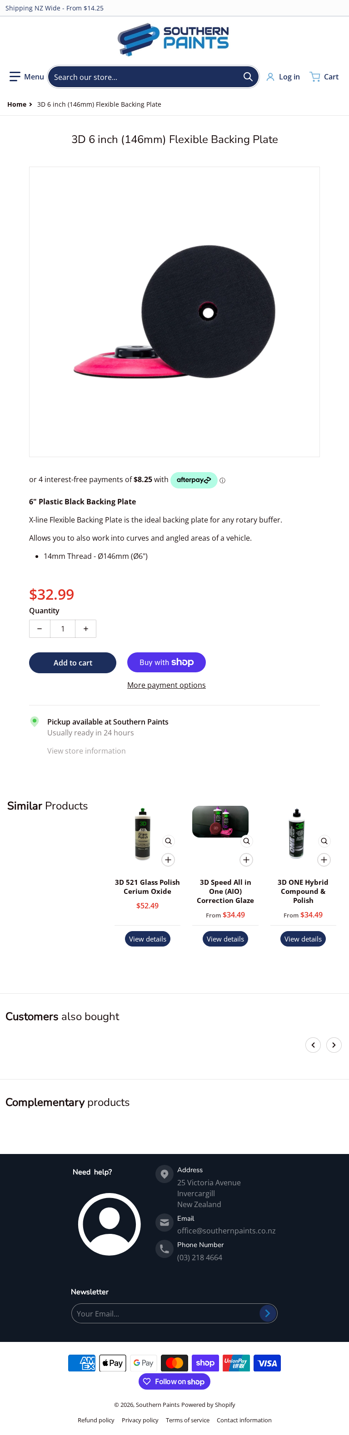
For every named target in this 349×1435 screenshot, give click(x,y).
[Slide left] (313, 1045)
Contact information (244, 1420)
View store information (86, 751)
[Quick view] (168, 841)
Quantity (44, 611)
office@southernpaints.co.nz (226, 1231)
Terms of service (187, 1420)
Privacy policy (140, 1420)
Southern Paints (157, 1404)
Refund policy (96, 1420)
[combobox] (153, 76)
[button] (26, 76)
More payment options (166, 685)
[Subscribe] (267, 1313)
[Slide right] (334, 1045)
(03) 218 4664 (199, 1257)
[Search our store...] (248, 76)
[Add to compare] (168, 860)
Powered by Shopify (208, 1404)
